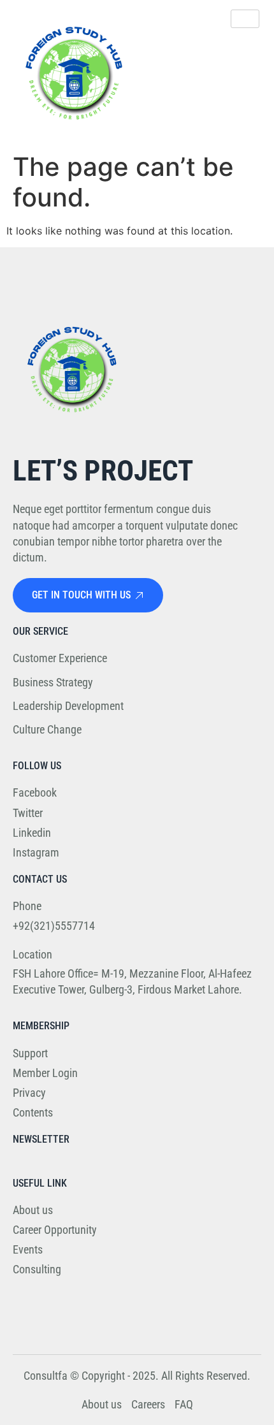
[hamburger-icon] (245, 19)
